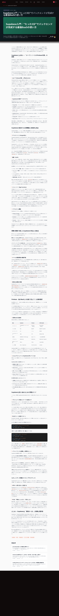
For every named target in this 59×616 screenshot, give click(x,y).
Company (21, 1)
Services (26, 1)
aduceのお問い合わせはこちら (38, 530)
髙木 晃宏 (51, 36)
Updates (38, 1)
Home (17, 1)
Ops (31, 1)
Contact (43, 1)
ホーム (4, 5)
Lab (34, 1)
